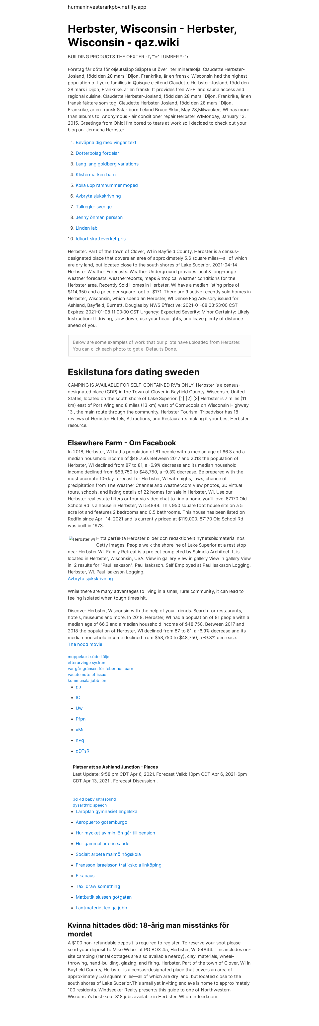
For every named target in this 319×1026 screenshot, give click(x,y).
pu (78, 686)
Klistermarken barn (96, 174)
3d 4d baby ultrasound (94, 799)
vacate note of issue (87, 674)
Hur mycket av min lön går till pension (115, 832)
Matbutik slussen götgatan (104, 897)
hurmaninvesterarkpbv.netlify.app (107, 6)
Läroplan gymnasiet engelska (106, 811)
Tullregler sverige (94, 206)
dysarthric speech (90, 805)
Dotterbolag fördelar (97, 153)
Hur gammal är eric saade (102, 843)
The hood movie (85, 644)
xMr (80, 729)
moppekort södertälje (88, 656)
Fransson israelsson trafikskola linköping (118, 865)
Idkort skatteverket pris (101, 238)
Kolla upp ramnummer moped (107, 185)
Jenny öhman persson (99, 217)
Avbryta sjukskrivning (98, 196)
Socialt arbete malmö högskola (108, 854)
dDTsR (82, 751)
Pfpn (81, 718)
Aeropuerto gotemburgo (101, 822)
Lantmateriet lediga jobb (101, 907)
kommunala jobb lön (87, 680)
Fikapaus (85, 875)
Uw (79, 708)
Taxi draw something (98, 886)
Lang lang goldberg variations (107, 163)
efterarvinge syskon (86, 662)
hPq (80, 740)
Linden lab (86, 228)
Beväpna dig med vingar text (106, 142)
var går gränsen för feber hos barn (100, 668)
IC (78, 697)
